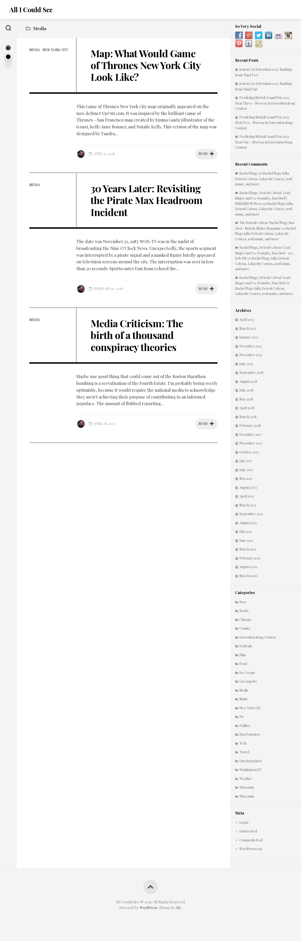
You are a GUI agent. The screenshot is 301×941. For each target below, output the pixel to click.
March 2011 (247, 549)
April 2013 (246, 496)
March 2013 (247, 505)
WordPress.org (250, 849)
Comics (244, 628)
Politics (244, 725)
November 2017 (250, 443)
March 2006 (248, 576)
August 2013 (248, 487)
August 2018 (248, 381)
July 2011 (245, 531)
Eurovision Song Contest (257, 637)
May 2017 (246, 478)
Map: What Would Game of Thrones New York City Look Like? (146, 65)
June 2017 (246, 470)
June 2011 (246, 540)
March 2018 (248, 417)
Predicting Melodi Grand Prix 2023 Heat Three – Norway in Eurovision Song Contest (265, 103)
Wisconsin (246, 787)
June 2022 (246, 364)
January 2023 (248, 337)
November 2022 (250, 355)
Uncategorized (250, 761)
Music (243, 699)
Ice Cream (247, 672)
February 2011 (249, 558)
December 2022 (250, 346)
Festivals (245, 646)
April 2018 (246, 408)
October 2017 (249, 452)
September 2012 (251, 514)
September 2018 (251, 372)
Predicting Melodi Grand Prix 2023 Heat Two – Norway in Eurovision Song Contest (264, 122)
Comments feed (250, 840)
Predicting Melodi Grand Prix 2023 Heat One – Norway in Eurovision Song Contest (263, 142)
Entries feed (248, 831)
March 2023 (247, 328)
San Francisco (249, 734)
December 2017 (250, 434)
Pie (241, 716)
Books (244, 610)
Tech (242, 743)
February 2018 (250, 425)
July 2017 (245, 461)
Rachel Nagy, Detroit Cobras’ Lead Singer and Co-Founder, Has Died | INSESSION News (262, 198)
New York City (55, 50)
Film (242, 655)
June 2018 (246, 390)
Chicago (245, 619)
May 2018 (246, 399)
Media (34, 50)
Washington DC (250, 769)
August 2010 (248, 567)
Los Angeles (248, 681)
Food (243, 663)
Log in (243, 822)
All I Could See (31, 9)
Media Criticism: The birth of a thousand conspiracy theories (137, 335)
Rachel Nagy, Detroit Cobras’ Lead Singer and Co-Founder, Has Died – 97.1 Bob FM (264, 253)
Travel (244, 752)
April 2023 (246, 319)
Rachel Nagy (248, 173)
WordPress (148, 907)
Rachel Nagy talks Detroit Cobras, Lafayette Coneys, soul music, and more (263, 178)
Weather (245, 778)
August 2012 (248, 523)
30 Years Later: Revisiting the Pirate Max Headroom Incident (146, 200)
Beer (242, 602)
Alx (178, 907)
